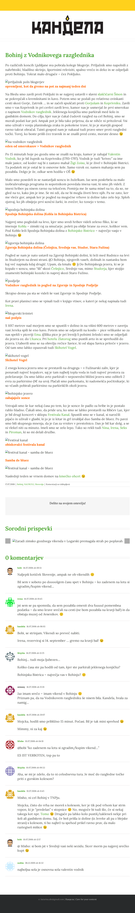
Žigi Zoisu (77, 163)
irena (20, 598)
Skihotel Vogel (65, 348)
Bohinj (20, 484)
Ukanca (35, 339)
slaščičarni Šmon (110, 94)
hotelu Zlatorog (59, 339)
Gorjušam (92, 103)
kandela (21, 626)
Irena (9, 305)
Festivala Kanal (58, 415)
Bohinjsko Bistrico (81, 231)
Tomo (44, 814)
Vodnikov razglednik (36, 112)
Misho (20, 741)
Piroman (15, 432)
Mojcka (21, 653)
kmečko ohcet (70, 476)
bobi (19, 568)
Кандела (70, 899)
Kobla (22, 226)
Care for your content (86, 899)
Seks (123, 428)
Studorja (100, 269)
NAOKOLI (29, 484)
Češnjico (57, 269)
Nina (105, 428)
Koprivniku (112, 103)
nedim (20, 863)
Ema (37, 334)
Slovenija (39, 484)
